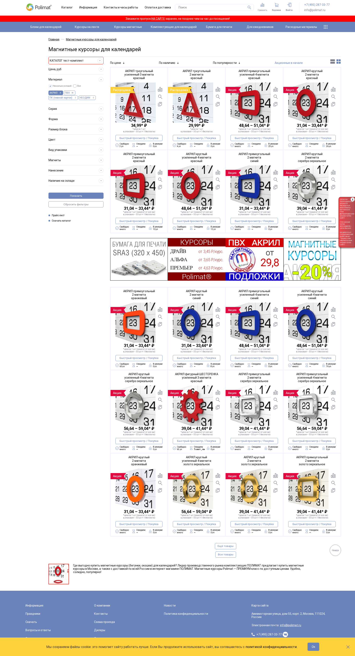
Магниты (54, 160)
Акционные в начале (289, 62)
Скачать (31, 622)
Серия (52, 108)
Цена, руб (54, 69)
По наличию (167, 62)
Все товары (225, 554)
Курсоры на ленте (87, 27)
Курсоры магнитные (128, 27)
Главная (53, 39)
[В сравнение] (160, 89)
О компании (102, 605)
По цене (115, 62)
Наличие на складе (61, 180)
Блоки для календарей (45, 27)
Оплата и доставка (158, 7)
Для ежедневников (260, 27)
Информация (88, 7)
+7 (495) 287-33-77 (317, 4)
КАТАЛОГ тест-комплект (67, 60)
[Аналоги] (160, 104)
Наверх (335, 550)
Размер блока (57, 129)
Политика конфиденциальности (186, 613)
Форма (53, 119)
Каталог (67, 7)
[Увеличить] (160, 96)
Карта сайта (260, 605)
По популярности (225, 62)
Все (79, 86)
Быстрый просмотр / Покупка (139, 138)
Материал (55, 79)
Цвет (51, 139)
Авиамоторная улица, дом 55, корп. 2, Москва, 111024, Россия (288, 615)
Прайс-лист (58, 215)
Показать (76, 195)
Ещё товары (226, 546)
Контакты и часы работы (121, 7)
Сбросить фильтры (76, 204)
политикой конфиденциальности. (271, 647)
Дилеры (99, 630)
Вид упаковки (57, 150)
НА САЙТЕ (158, 18)
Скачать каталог (61, 220)
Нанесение (55, 170)
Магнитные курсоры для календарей (91, 39)
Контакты (101, 613)
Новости (170, 605)
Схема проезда (104, 622)
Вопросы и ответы (38, 630)
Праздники (32, 613)
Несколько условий (62, 86)
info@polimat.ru (314, 10)
